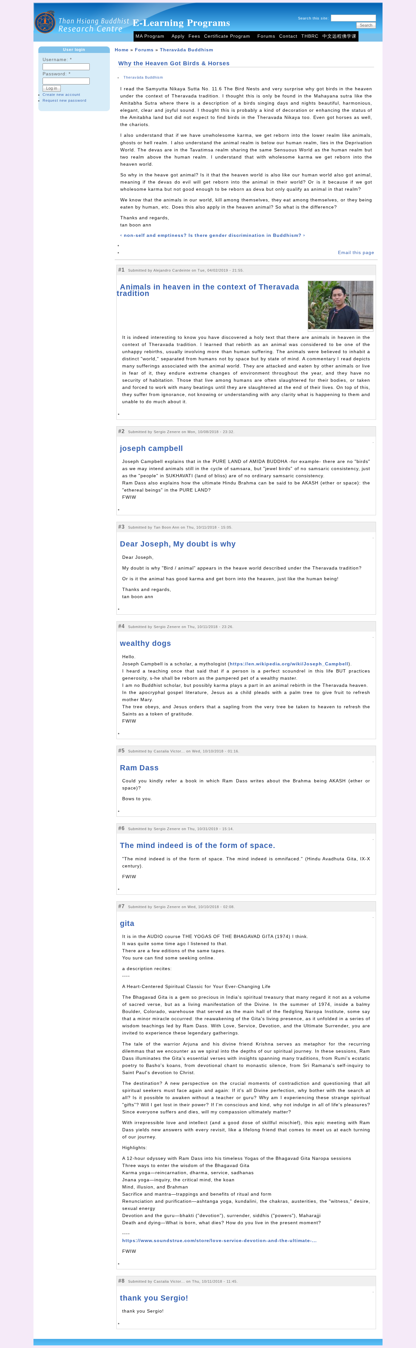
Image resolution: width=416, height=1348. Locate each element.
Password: (57, 73)
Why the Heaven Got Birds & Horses (174, 63)
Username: (57, 59)
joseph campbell (151, 448)
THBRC (309, 36)
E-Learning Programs (181, 22)
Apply (178, 36)
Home (122, 49)
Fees (194, 36)
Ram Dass (139, 768)
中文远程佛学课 (339, 36)
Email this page (356, 252)
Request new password (64, 100)
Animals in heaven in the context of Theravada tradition (208, 290)
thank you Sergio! (154, 1298)
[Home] (82, 40)
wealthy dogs (145, 643)
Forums (266, 36)
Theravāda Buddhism (186, 49)
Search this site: (314, 18)
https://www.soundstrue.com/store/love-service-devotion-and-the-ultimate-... (219, 1240)
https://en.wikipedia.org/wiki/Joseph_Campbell (289, 663)
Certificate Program (227, 36)
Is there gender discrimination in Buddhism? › (246, 235)
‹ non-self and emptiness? (153, 235)
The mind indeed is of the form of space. (197, 845)
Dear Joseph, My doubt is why (178, 544)
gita (127, 923)
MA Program (150, 36)
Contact (288, 36)
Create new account (61, 94)
